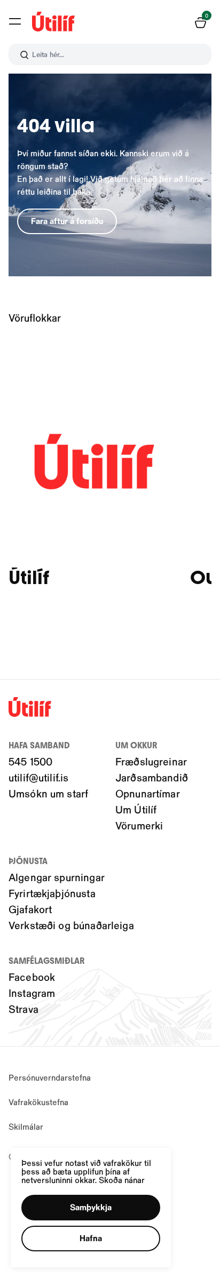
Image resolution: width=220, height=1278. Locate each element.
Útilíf (29, 578)
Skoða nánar (122, 1180)
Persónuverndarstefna (50, 1077)
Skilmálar (26, 1126)
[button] (15, 21)
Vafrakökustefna (38, 1102)
